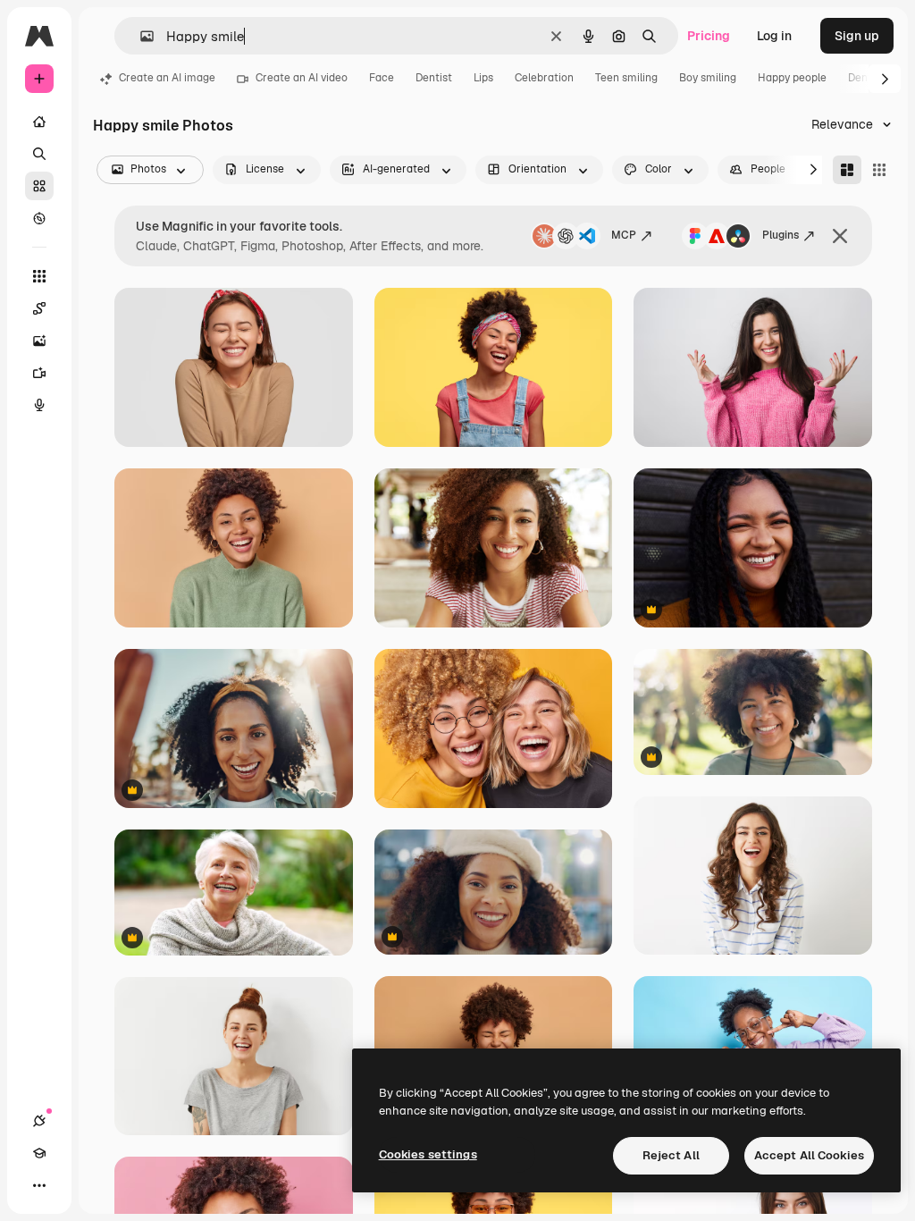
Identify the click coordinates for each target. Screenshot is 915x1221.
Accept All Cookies (809, 1155)
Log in (774, 36)
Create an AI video (302, 78)
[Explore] (39, 218)
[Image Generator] (39, 340)
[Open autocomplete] (139, 36)
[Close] (840, 236)
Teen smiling (626, 78)
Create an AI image (167, 78)
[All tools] (39, 276)
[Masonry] (847, 170)
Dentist (434, 78)
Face (381, 78)
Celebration (544, 78)
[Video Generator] (39, 372)
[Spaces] (39, 308)
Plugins (780, 235)
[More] (39, 1185)
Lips (483, 78)
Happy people (792, 78)
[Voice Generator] (39, 405)
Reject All (671, 1155)
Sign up (857, 36)
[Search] (39, 153)
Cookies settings (428, 1154)
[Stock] (39, 186)
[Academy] (39, 1153)
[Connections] (39, 1121)
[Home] (39, 121)
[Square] (879, 170)
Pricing (708, 36)
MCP (623, 235)
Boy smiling (707, 78)
